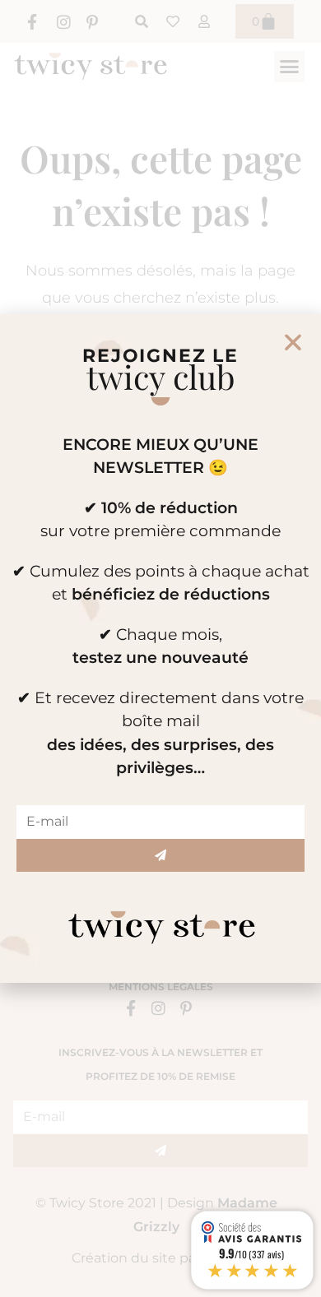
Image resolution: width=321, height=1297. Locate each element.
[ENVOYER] (160, 855)
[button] (293, 342)
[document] (160, 648)
